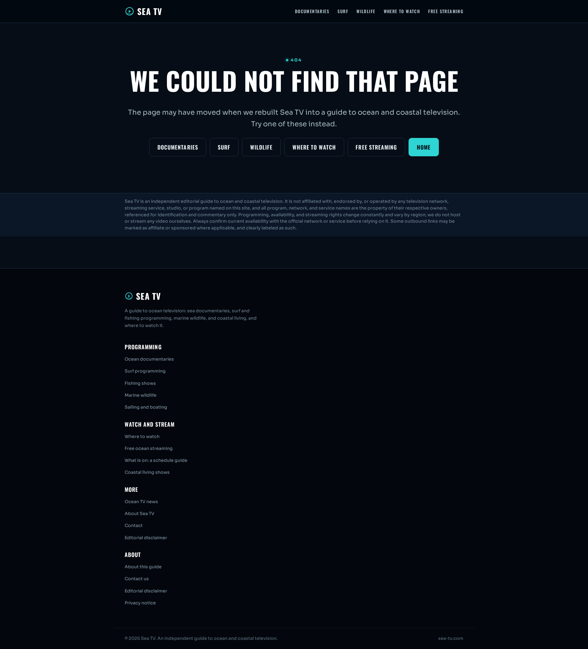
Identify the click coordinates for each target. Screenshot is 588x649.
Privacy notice (140, 603)
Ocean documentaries (149, 359)
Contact (134, 525)
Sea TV (149, 11)
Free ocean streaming (149, 448)
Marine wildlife (140, 395)
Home (424, 147)
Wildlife (365, 11)
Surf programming (145, 371)
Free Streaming (445, 11)
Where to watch (142, 436)
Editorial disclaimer (146, 537)
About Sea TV (139, 513)
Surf (342, 11)
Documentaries (312, 11)
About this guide (143, 566)
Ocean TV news (141, 501)
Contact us (137, 578)
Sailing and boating (146, 407)
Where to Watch (402, 11)
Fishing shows (140, 383)
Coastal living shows (147, 472)
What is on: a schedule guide (156, 460)
